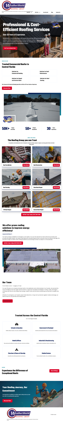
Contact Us (58, 12)
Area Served (45, 12)
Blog (52, 12)
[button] (7, 301)
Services (36, 12)
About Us (28, 12)
